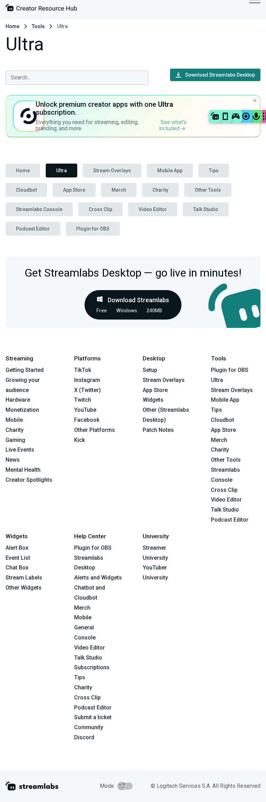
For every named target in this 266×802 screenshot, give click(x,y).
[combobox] (77, 78)
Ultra (61, 170)
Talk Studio (205, 209)
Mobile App (170, 170)
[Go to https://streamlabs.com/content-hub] (41, 9)
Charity (160, 190)
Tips (214, 170)
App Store (74, 190)
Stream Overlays (112, 170)
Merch (119, 190)
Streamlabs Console (39, 209)
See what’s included (173, 125)
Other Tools (208, 190)
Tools (38, 26)
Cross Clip (100, 209)
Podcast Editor (33, 229)
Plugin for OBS (92, 229)
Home (12, 26)
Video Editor (153, 209)
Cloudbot (26, 190)
